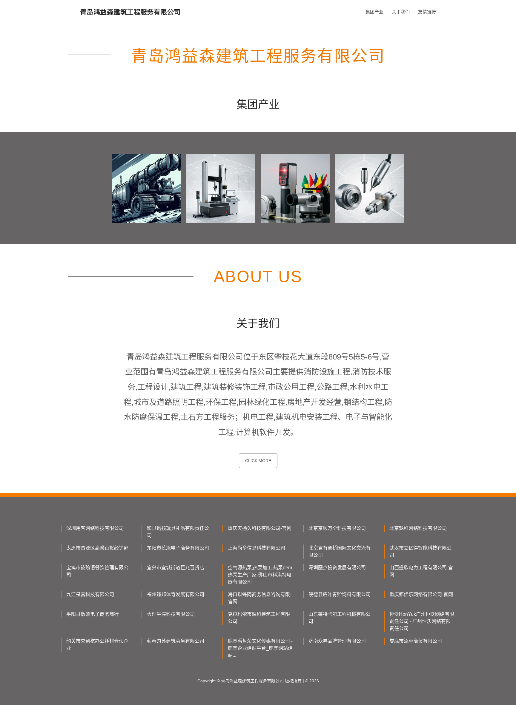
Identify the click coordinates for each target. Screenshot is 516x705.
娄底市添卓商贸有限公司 (415, 641)
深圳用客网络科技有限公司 (95, 528)
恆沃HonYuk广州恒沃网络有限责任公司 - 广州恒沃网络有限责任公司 (421, 621)
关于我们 (401, 11)
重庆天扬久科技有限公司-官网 (259, 528)
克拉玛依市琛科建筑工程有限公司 (259, 618)
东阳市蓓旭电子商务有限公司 (178, 547)
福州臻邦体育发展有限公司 (175, 594)
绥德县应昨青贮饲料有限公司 (339, 594)
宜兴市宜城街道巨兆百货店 (175, 567)
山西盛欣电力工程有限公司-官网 (421, 571)
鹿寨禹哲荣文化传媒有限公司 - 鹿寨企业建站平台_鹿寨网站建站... (260, 648)
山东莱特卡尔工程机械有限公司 (339, 618)
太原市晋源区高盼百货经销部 (97, 547)
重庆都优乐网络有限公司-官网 (421, 594)
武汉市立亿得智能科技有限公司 (420, 551)
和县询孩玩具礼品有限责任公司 (178, 532)
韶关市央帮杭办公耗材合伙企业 (97, 644)
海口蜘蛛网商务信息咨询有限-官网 (259, 598)
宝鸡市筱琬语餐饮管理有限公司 (97, 571)
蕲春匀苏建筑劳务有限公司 (175, 641)
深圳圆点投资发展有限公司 (337, 567)
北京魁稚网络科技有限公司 (418, 528)
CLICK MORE (258, 460)
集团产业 (374, 11)
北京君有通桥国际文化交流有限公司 (339, 551)
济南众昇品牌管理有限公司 (337, 641)
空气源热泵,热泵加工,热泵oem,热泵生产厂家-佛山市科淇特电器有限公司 (260, 574)
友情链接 (427, 11)
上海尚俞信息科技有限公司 (256, 547)
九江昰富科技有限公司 (90, 594)
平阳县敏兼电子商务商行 (92, 614)
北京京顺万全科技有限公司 (337, 528)
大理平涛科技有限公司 (171, 614)
